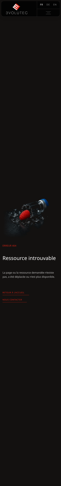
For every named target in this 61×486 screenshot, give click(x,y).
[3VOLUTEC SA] (16, 9)
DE (48, 4)
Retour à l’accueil (13, 292)
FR (41, 4)
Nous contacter (12, 299)
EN (55, 4)
